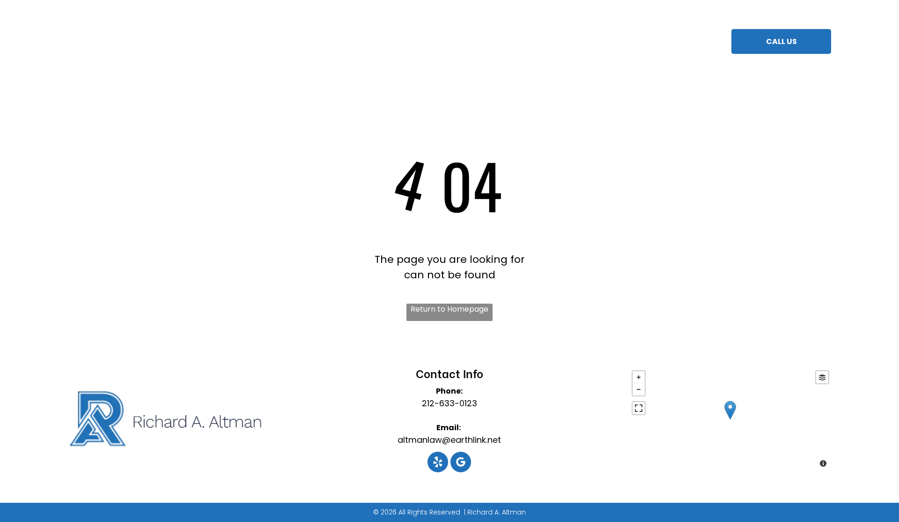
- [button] (639, 389)
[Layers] (822, 377)
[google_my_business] (460, 463)
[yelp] (437, 463)
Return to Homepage (449, 309)
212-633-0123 (449, 403)
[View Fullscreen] (639, 408)
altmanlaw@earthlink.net (449, 440)
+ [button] (639, 377)
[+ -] (730, 419)
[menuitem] (346, 43)
